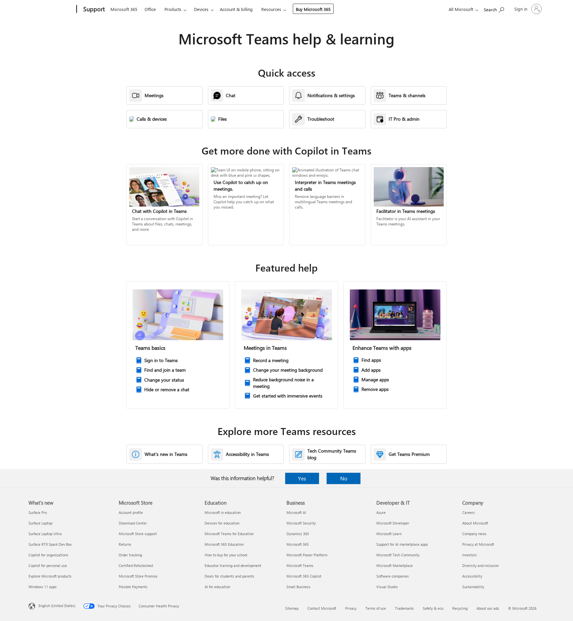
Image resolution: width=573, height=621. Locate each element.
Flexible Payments (133, 586)
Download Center (133, 523)
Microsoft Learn (389, 533)
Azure (381, 512)
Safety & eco (433, 608)
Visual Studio (387, 586)
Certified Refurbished (136, 565)
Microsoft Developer (392, 523)
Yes (302, 478)
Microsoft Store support (138, 533)
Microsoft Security (301, 523)
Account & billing (236, 9)
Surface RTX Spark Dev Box (50, 544)
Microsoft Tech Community (397, 554)
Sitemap (291, 608)
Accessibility (472, 576)
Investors (469, 554)
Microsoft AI (296, 512)
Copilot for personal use (48, 565)
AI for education (217, 586)
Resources (271, 9)
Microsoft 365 (123, 9)
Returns (125, 544)
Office (150, 9)
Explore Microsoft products (50, 576)
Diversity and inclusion (480, 565)
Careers (468, 512)
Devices (201, 9)
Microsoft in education (223, 512)
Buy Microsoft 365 (313, 9)
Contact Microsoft (321, 608)
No (343, 478)
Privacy (350, 608)
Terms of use (375, 608)
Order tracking (130, 554)
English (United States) (56, 605)
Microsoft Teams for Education (229, 533)
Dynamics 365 (297, 533)
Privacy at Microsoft (478, 544)
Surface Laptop (40, 523)
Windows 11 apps (43, 586)
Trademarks (404, 608)
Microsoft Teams (299, 565)
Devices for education (222, 523)
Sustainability (473, 586)
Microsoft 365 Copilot (303, 576)
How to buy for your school (226, 554)
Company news (474, 533)
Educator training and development (233, 565)
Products (172, 9)
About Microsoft (475, 523)
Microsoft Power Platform (306, 554)
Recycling (460, 608)
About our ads (488, 608)
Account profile (131, 512)
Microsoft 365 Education (224, 544)
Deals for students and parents (229, 576)
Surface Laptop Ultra (45, 533)
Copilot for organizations (48, 554)
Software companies (392, 576)
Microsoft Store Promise (138, 576)
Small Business (298, 586)
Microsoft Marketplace (394, 565)
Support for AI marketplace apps (402, 544)
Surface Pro (38, 512)
